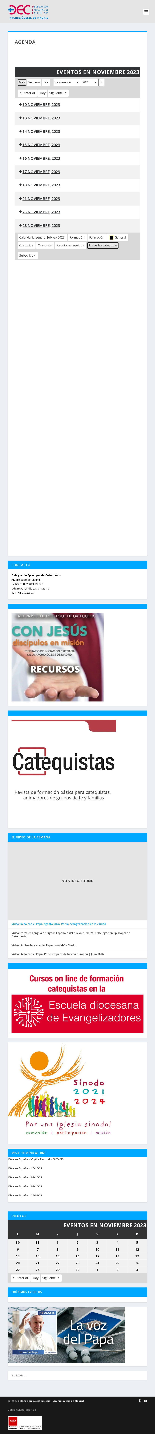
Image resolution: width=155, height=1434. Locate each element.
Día (45, 82)
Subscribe (26, 255)
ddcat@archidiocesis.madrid (30, 588)
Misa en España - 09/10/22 (25, 1177)
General (120, 237)
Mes (22, 82)
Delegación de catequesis (34, 1401)
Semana (34, 82)
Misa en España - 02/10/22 (25, 1186)
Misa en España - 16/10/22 (25, 1168)
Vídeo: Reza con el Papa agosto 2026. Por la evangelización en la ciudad (59, 924)
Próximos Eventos (27, 1292)
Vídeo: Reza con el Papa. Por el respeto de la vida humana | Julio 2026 (58, 954)
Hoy (43, 93)
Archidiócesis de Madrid (68, 1401)
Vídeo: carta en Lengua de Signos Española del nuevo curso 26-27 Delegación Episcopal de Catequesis (71, 934)
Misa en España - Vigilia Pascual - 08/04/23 (36, 1159)
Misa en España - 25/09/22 (25, 1195)
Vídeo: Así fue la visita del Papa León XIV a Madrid (44, 945)
